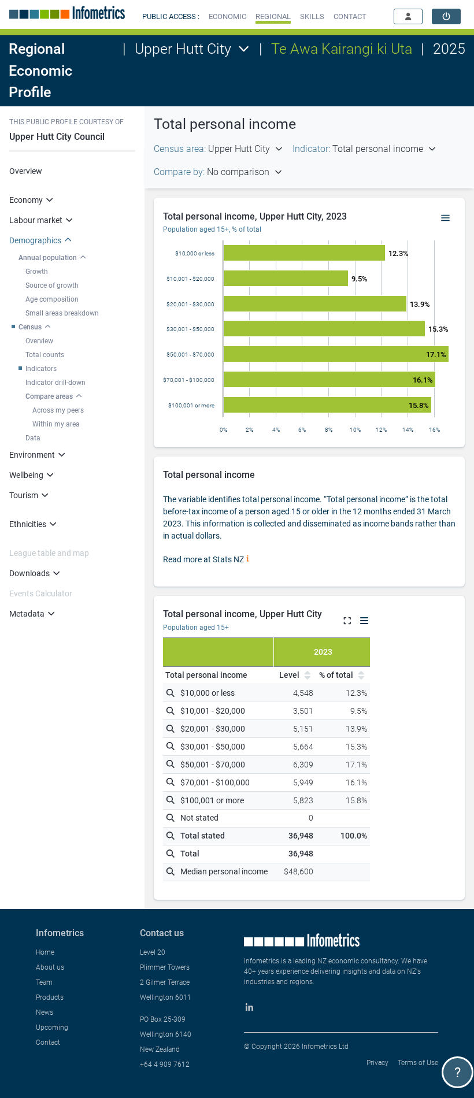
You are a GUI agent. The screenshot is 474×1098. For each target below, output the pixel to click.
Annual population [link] (47, 258)
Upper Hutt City (183, 48)
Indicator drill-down (55, 383)
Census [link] (30, 327)
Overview (25, 171)
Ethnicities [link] (27, 524)
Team (44, 982)
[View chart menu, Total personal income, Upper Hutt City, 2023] (446, 218)
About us (50, 967)
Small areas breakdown (62, 313)
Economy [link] (26, 200)
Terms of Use (418, 1063)
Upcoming (52, 1027)
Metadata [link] (27, 613)
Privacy (377, 1063)
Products (50, 997)
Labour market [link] (35, 220)
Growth (36, 272)
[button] (227, 16)
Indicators (41, 369)
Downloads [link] (29, 573)
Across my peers (58, 410)
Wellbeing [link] (26, 475)
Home (45, 952)
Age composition (52, 299)
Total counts (44, 355)
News (44, 1012)
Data (32, 438)
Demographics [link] (35, 240)
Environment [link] (32, 454)
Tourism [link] (23, 495)
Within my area (56, 424)
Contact (48, 1042)
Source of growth (52, 285)
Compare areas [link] (49, 396)
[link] (446, 16)
